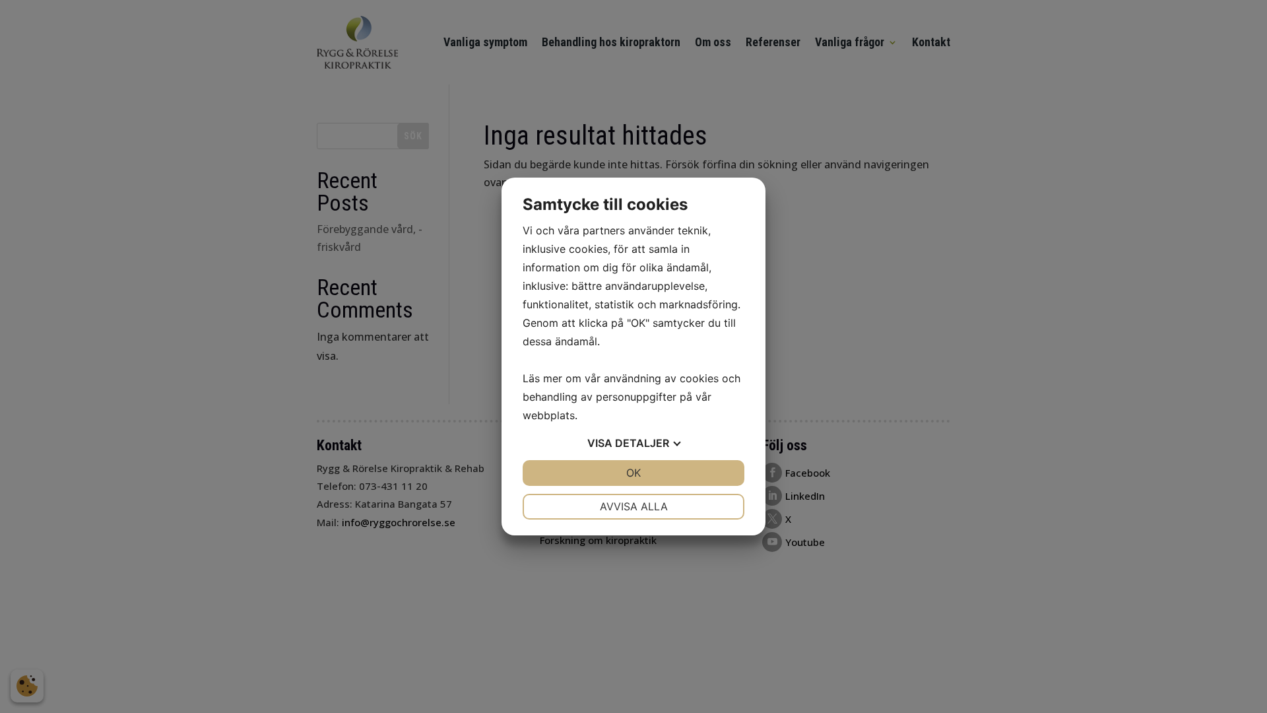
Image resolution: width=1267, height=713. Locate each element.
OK (633, 472)
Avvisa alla (634, 506)
